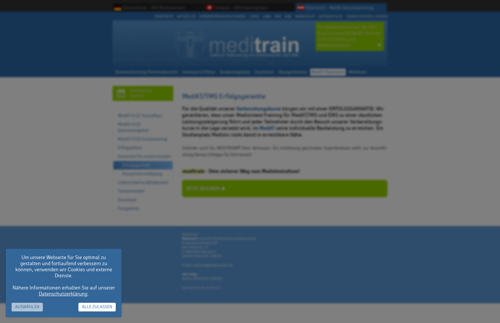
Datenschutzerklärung (63, 294)
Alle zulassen (97, 306)
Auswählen (27, 306)
